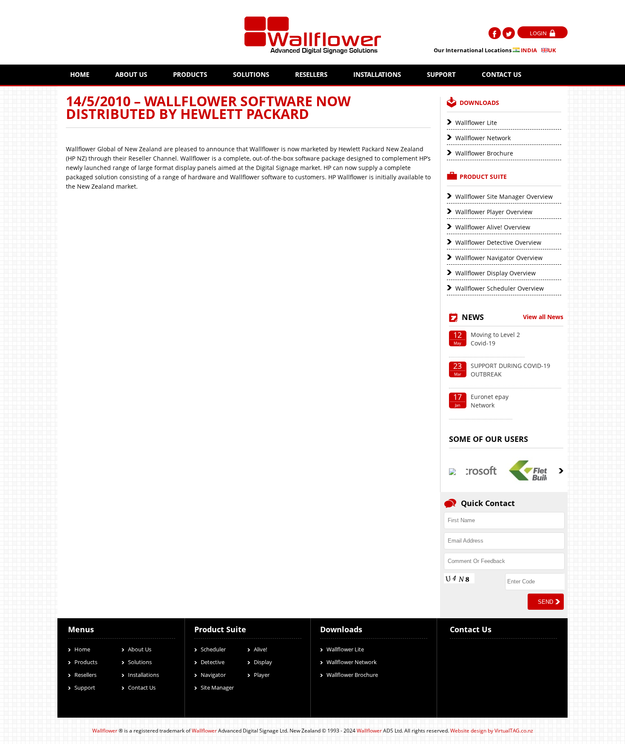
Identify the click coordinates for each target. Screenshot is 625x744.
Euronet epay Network (490, 401)
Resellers (311, 74)
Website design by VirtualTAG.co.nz (491, 730)
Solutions (251, 74)
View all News (543, 317)
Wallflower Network (483, 138)
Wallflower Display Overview (495, 273)
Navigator (213, 675)
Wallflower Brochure (484, 153)
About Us (131, 74)
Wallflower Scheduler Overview (499, 288)
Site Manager (217, 687)
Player (262, 675)
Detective (212, 662)
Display (263, 662)
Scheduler (213, 649)
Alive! (260, 649)
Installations (377, 74)
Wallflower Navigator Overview (499, 258)
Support (441, 74)
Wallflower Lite (476, 123)
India (528, 50)
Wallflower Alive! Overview (492, 227)
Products (190, 74)
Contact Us (501, 74)
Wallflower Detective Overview (498, 242)
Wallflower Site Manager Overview (504, 196)
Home (79, 74)
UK (552, 50)
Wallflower (104, 730)
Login (538, 33)
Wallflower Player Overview (493, 212)
